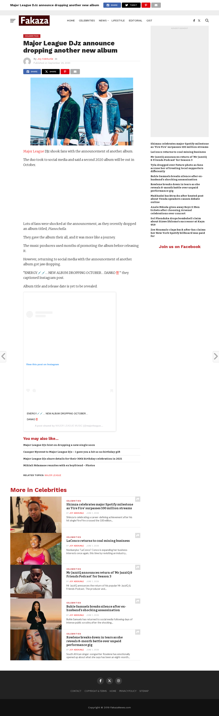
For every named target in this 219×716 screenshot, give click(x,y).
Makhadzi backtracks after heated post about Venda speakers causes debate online (177, 199)
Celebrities (87, 20)
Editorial (135, 20)
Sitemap (144, 691)
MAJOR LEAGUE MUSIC (68, 425)
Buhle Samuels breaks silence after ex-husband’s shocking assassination (177, 178)
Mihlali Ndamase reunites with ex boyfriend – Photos (59, 465)
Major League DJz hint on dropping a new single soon (59, 445)
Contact (75, 691)
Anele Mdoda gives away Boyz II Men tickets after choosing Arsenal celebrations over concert (175, 210)
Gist (149, 20)
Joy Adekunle (45, 58)
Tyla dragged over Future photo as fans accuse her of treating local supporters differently (177, 168)
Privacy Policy (127, 691)
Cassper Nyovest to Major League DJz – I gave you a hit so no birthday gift (71, 451)
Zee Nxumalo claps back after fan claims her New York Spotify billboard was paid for (178, 233)
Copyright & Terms (96, 691)
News (103, 20)
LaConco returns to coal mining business (178, 151)
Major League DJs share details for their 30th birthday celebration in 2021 (72, 458)
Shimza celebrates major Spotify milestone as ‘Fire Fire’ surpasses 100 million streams (180, 145)
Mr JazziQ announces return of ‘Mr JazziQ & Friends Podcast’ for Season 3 (179, 158)
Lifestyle (118, 20)
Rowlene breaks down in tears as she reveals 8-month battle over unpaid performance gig (175, 187)
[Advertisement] (82, 195)
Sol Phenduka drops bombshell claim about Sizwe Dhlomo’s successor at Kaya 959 (178, 221)
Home (71, 20)
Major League (33, 151)
